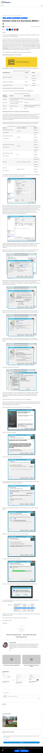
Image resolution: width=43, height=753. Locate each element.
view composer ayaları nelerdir (30, 634)
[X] (10, 30)
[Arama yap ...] (1, 5)
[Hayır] (41, 749)
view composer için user (22, 636)
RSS (27, 647)
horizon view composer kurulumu (14, 634)
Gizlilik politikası (24, 750)
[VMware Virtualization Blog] (6, 2)
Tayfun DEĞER (6, 26)
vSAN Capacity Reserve (33, 681)
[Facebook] (7, 30)
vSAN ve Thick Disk (5, 681)
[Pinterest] (15, 30)
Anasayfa (4, 15)
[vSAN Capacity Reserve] (35, 677)
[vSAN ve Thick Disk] (8, 677)
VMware (8, 15)
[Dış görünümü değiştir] (3, 5)
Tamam (17, 750)
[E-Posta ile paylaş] (17, 30)
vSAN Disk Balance (19, 682)
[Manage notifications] (3, 750)
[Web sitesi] (10, 650)
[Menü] (41, 5)
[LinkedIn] (12, 30)
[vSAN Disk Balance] (21, 677)
